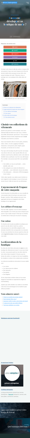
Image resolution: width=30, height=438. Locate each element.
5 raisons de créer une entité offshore (12, 303)
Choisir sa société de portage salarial (12, 297)
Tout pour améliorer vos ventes (11, 305)
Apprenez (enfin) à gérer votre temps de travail (15, 301)
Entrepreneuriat (15, 15)
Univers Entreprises (9, 2)
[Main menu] (27, 3)
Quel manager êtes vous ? (10, 299)
